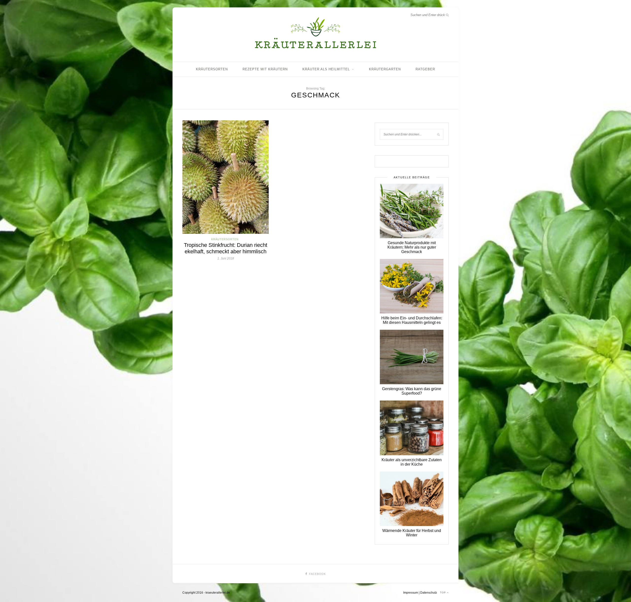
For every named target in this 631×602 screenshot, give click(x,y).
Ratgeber (425, 69)
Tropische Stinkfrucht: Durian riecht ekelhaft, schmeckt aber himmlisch (225, 248)
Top (443, 592)
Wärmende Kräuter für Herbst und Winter (411, 533)
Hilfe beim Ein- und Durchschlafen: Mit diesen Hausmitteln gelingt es (411, 320)
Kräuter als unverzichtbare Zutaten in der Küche (412, 462)
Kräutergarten (385, 69)
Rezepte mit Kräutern (265, 69)
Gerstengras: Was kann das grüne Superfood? (411, 391)
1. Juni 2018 (225, 258)
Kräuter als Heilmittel (326, 69)
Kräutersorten (212, 69)
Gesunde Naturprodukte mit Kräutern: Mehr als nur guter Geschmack (411, 247)
